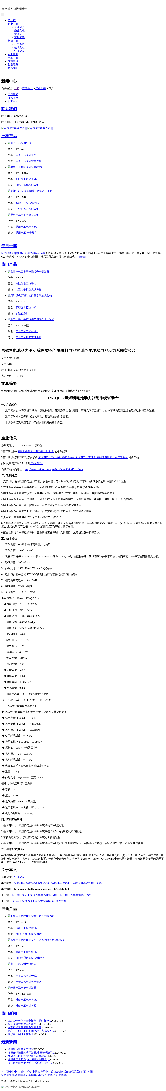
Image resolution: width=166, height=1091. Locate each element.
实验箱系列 (22, 313)
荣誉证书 (19, 34)
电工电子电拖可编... (27, 331)
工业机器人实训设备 (27, 208)
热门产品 (9, 264)
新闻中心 (13, 40)
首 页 (12, 20)
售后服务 (13, 64)
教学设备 (23, 1075)
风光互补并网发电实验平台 (23, 1024)
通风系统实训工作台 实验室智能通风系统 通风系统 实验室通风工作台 (51, 895)
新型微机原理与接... (27, 307)
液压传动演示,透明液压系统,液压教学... (30, 1062)
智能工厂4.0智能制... (27, 202)
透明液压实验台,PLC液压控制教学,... (29, 1059)
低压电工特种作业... (27, 928)
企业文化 (19, 30)
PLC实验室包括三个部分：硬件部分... (29, 1020)
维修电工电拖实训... (27, 999)
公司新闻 (19, 44)
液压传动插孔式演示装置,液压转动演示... (31, 1052)
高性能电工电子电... (27, 283)
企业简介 (19, 27)
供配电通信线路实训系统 (30, 934)
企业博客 (13, 54)
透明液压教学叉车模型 (21, 1049)
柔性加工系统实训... (27, 179)
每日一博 (9, 246)
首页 (16, 88)
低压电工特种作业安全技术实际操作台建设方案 (39, 901)
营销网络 (19, 37)
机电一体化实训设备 (27, 185)
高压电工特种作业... (27, 951)
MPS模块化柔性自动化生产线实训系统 (23, 253)
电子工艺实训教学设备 (29, 161)
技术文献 (19, 47)
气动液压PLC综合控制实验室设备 (27, 1056)
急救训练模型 (9, 1075)
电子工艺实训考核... (27, 975)
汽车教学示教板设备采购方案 (25, 1027)
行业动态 (19, 51)
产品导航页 (36, 463)
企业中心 (13, 23)
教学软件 (63, 1075)
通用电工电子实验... (27, 226)
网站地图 (87, 1071)
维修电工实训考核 (26, 1005)
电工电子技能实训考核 (29, 289)
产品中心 (13, 57)
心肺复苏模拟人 (38, 1075)
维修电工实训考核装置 (21, 1034)
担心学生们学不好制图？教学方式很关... (31, 1030)
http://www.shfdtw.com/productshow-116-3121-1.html (54, 469)
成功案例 (13, 61)
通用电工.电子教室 (26, 232)
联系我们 (13, 68)
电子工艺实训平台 (26, 155)
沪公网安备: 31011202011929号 (22, 1086)
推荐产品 (9, 136)
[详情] (82, 256)
